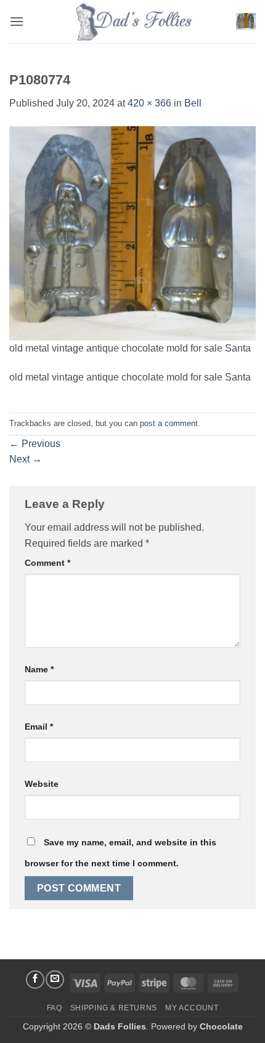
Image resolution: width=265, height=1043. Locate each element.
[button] (16, 21)
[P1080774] (132, 232)
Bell (193, 103)
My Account (191, 1008)
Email (39, 726)
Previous (34, 443)
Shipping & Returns (113, 1008)
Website (42, 784)
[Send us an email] (55, 979)
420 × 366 (149, 103)
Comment (47, 563)
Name (39, 669)
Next (25, 459)
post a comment (169, 423)
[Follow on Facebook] (35, 979)
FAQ (54, 1008)
